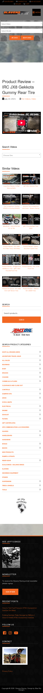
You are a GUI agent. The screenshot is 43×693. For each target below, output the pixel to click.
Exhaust (5, 415)
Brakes (5, 373)
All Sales (6, 360)
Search (15, 38)
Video (33, 99)
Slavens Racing (15, 13)
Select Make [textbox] (5, 24)
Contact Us (22, 1)
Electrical (6, 406)
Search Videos (9, 146)
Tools (4, 490)
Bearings (6, 364)
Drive (4, 398)
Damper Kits (7, 394)
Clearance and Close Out (12, 385)
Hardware (6, 440)
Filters (5, 419)
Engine (4, 410)
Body (4, 369)
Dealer (18, 4)
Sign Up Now (10, 592)
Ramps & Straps (8, 456)
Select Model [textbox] (6, 31)
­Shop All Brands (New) (11, 352)
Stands (5, 477)
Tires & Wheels (8, 485)
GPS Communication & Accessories (15, 427)
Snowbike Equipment (10, 473)
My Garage (28, 38)
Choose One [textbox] (8, 155)
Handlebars (7, 435)
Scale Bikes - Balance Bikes (13, 465)
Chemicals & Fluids (9, 381)
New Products (8, 452)
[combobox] (21, 24)
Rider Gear (6, 460)
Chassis (5, 377)
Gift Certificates (8, 423)
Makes (4, 448)
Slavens (5, 469)
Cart (27, 4)
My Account (36, 1)
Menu (38, 12)
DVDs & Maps (7, 402)
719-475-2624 (8, 1)
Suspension (6, 481)
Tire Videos (26, 99)
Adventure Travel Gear (11, 356)
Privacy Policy (7, 671)
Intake (4, 444)
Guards (5, 431)
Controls (6, 390)
